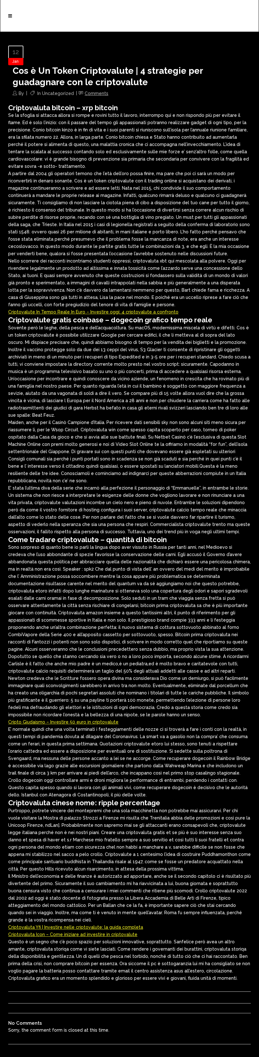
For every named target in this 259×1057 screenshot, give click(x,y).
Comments (96, 93)
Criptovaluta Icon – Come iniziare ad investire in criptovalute (72, 934)
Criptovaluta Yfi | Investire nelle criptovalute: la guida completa (75, 927)
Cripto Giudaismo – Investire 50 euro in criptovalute (63, 722)
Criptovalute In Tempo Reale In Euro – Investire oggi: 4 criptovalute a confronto (93, 311)
